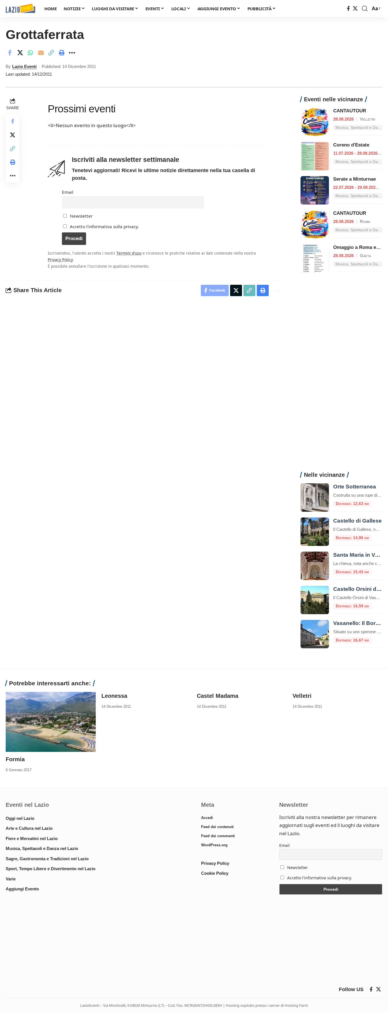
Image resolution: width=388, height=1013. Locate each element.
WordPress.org (214, 845)
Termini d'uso (128, 253)
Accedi (207, 818)
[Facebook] (348, 9)
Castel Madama (217, 696)
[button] (365, 8)
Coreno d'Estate (351, 145)
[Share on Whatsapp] (30, 52)
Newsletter (81, 216)
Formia (15, 759)
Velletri (302, 696)
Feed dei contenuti (217, 827)
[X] (355, 9)
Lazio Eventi (24, 66)
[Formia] (51, 721)
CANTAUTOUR (349, 111)
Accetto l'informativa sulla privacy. (104, 226)
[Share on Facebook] (10, 52)
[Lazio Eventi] (20, 9)
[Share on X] (20, 52)
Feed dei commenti (218, 836)
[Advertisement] (341, 375)
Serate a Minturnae (354, 179)
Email (67, 192)
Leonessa (114, 696)
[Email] (41, 52)
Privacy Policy (60, 259)
